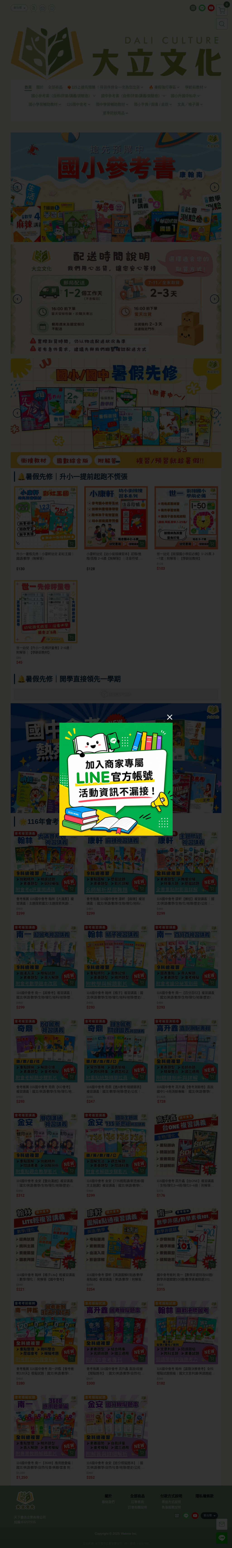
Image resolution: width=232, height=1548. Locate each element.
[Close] (169, 716)
